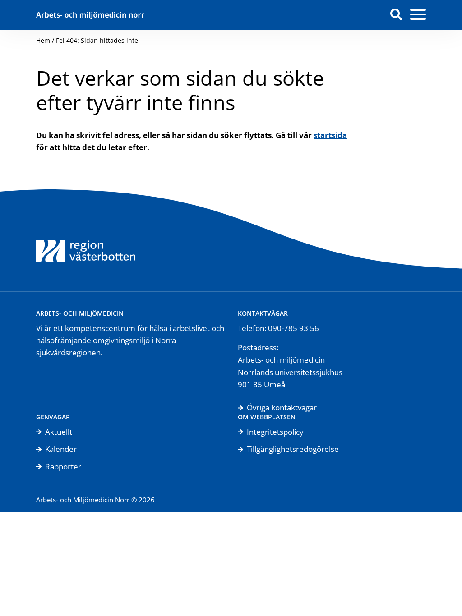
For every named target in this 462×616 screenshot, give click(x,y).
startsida (330, 135)
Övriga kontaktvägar (282, 407)
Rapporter (63, 466)
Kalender (61, 449)
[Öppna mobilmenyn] (418, 15)
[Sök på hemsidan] (396, 15)
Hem (43, 40)
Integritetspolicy (275, 432)
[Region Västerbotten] (85, 240)
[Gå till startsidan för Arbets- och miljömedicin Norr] (90, 15)
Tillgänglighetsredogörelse (293, 449)
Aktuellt (58, 432)
